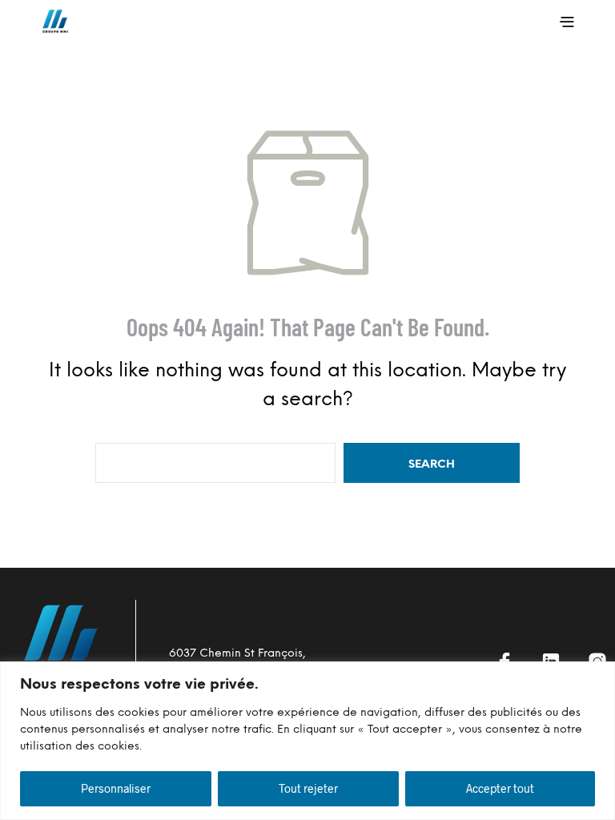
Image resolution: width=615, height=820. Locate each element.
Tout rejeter (308, 788)
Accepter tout (500, 788)
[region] (307, 740)
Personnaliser (116, 788)
